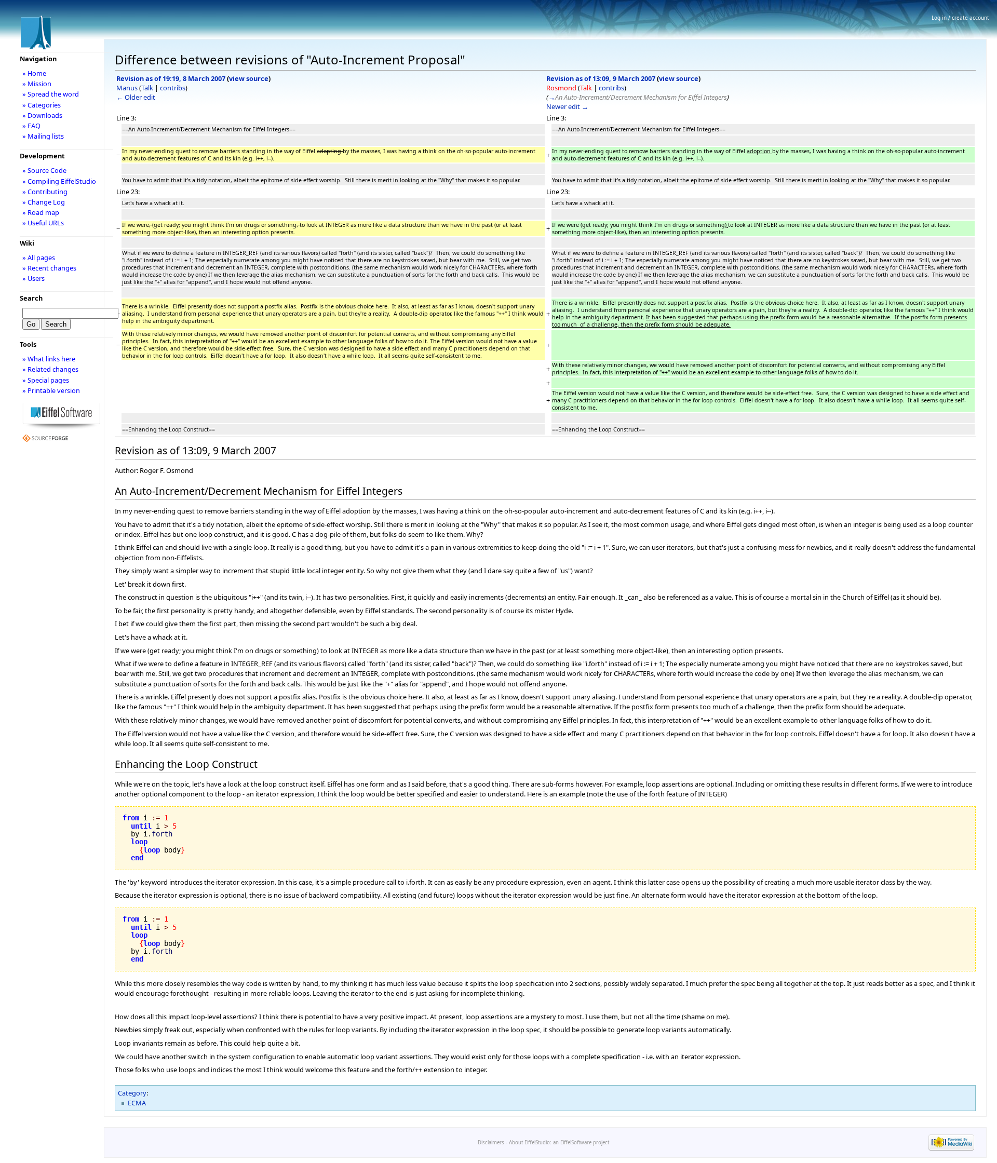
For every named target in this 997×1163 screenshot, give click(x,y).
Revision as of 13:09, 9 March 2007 (600, 78)
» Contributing (45, 191)
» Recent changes (49, 268)
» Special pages (45, 380)
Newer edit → (567, 106)
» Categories (41, 105)
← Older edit (135, 97)
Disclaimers (491, 1142)
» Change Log (43, 202)
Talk (147, 87)
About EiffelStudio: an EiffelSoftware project (559, 1142)
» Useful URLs (43, 222)
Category (132, 1093)
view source (248, 78)
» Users (33, 278)
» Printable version (51, 390)
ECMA (137, 1102)
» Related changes (50, 369)
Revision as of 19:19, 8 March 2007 (170, 78)
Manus (127, 87)
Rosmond (561, 87)
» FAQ (31, 125)
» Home (34, 73)
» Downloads (42, 115)
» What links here (48, 358)
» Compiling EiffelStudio (59, 181)
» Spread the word (50, 94)
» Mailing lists (43, 136)
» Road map (40, 212)
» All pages (38, 257)
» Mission (36, 83)
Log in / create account (960, 17)
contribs (172, 87)
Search (31, 298)
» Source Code (44, 170)
